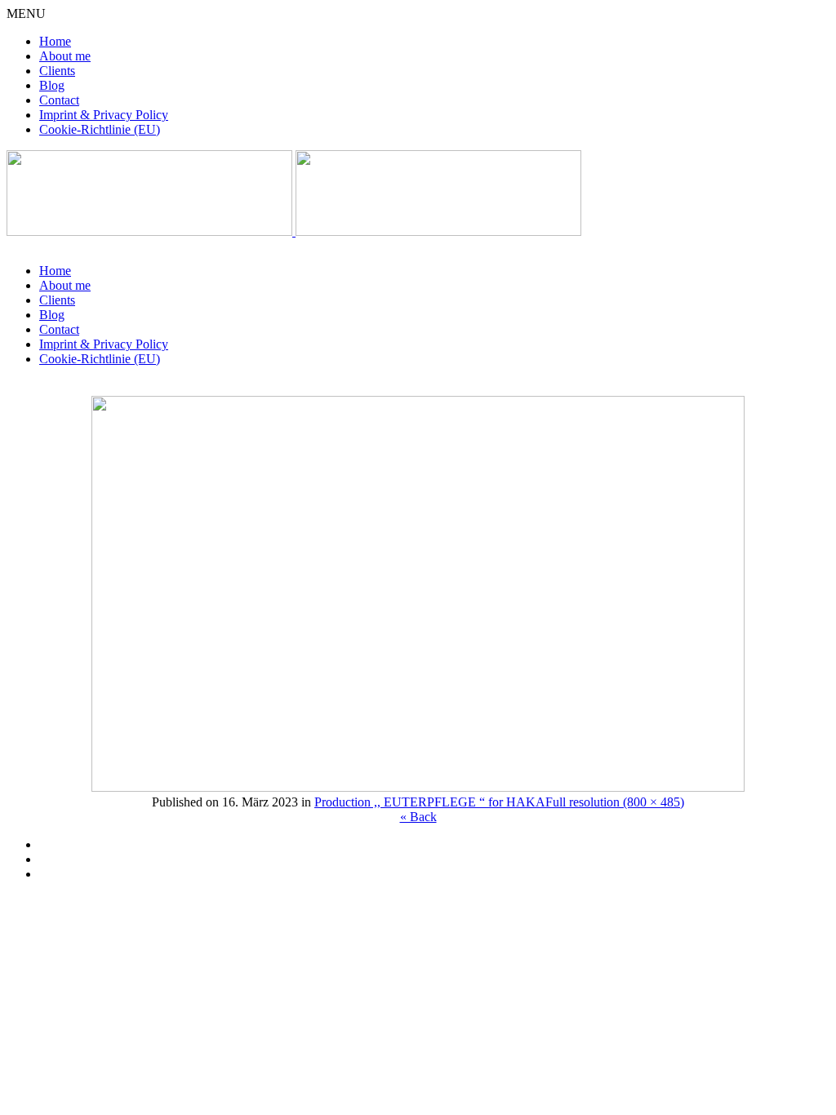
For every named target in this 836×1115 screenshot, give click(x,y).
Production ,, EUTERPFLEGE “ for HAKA (429, 802)
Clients (57, 71)
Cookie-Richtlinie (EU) (99, 129)
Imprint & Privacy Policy (103, 115)
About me (65, 56)
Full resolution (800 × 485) (614, 802)
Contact (59, 100)
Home (55, 41)
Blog (51, 85)
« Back (418, 817)
